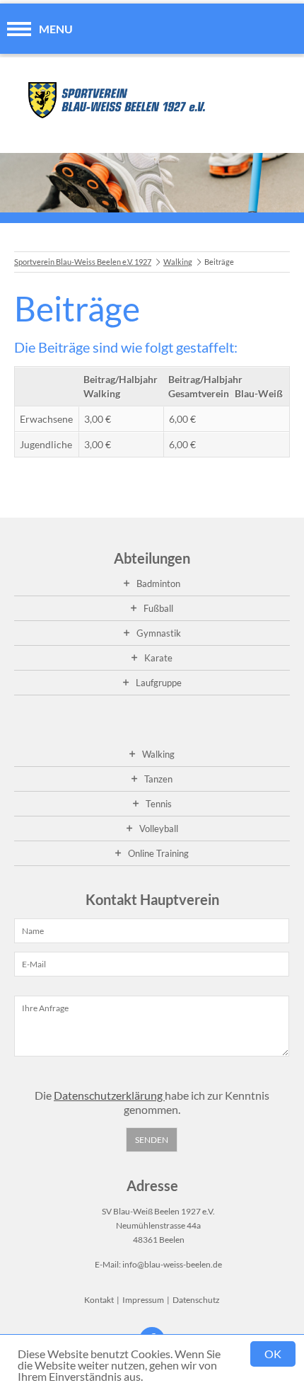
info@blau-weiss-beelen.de (172, 1264)
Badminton (158, 583)
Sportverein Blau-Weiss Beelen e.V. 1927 (82, 261)
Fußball (158, 608)
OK (272, 1353)
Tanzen (158, 779)
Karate (158, 658)
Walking (177, 261)
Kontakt (99, 1299)
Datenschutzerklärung (109, 1095)
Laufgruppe (159, 682)
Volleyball (158, 828)
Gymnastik (158, 633)
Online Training (158, 853)
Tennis (159, 803)
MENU (56, 28)
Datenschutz (196, 1299)
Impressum (143, 1299)
